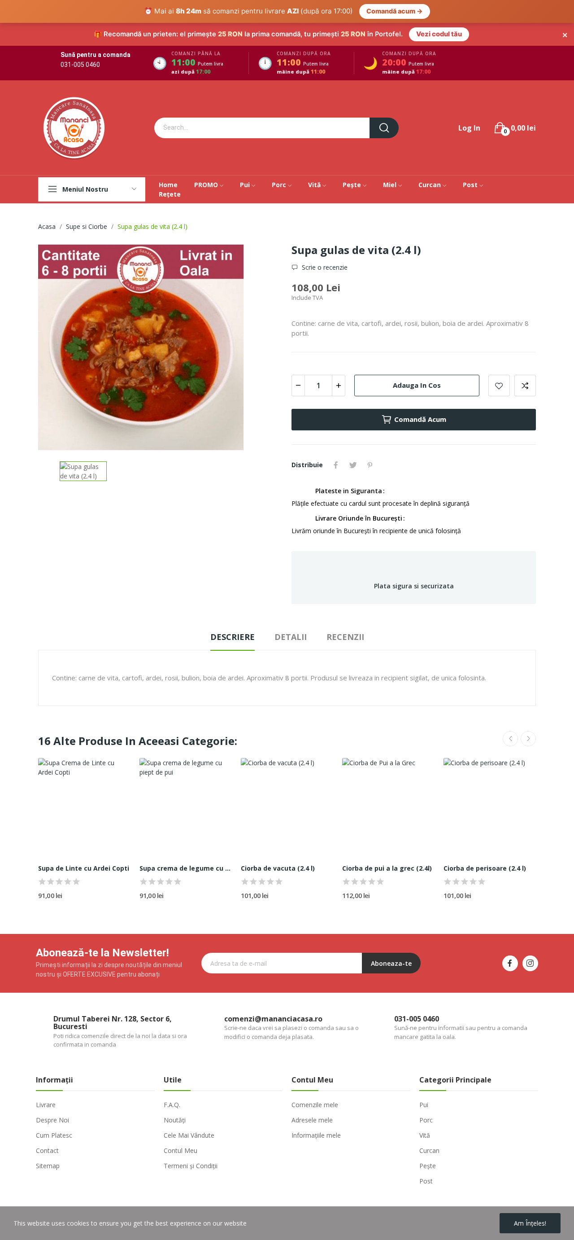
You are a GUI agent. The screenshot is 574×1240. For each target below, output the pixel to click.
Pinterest (369, 465)
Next (528, 738)
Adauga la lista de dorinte (499, 385)
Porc (426, 1120)
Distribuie (335, 465)
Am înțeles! (530, 1223)
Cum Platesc (54, 1135)
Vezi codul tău (439, 34)
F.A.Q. (172, 1104)
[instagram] (530, 963)
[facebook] (510, 963)
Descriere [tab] (232, 636)
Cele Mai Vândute (189, 1135)
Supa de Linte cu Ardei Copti (83, 868)
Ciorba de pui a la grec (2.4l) (387, 868)
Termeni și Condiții (190, 1165)
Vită (424, 1135)
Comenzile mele (314, 1104)
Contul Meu (180, 1150)
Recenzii (345, 636)
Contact (47, 1150)
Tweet (352, 465)
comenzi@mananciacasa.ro (273, 1019)
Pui (423, 1104)
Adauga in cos (417, 385)
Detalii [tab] (290, 636)
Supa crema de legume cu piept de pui (185, 868)
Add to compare (525, 385)
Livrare (46, 1104)
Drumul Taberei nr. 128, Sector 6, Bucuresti (112, 1023)
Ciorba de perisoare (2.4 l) (485, 868)
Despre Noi (52, 1120)
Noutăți (175, 1120)
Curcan (429, 1150)
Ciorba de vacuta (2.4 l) (278, 868)
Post (426, 1181)
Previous (510, 738)
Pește (427, 1165)
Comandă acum (420, 419)
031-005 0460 (80, 64)
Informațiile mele (316, 1135)
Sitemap (48, 1165)
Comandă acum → (394, 11)
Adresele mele (312, 1120)
